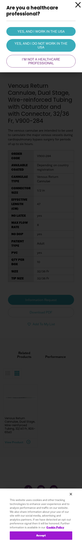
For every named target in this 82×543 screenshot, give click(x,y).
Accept (41, 535)
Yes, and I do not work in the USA (41, 45)
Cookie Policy (55, 527)
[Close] (78, 4)
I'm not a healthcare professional (41, 61)
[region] (41, 516)
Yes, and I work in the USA (41, 31)
